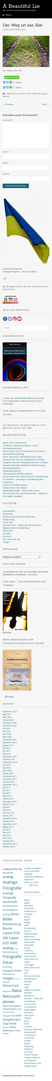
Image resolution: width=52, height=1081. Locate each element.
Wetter (12, 1027)
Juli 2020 (6, 728)
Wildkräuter (9, 1030)
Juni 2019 (7, 751)
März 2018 (7, 770)
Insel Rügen (29, 964)
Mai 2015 (7, 832)
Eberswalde (29, 945)
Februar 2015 (8, 841)
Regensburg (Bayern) (12, 471)
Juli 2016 (6, 807)
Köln (26, 973)
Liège (26, 987)
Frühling (7, 966)
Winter (18, 1030)
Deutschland (29, 942)
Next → (45, 104)
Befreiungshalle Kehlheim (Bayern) (17, 473)
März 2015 (7, 838)
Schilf (19, 1009)
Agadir (27, 903)
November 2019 (10, 742)
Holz (13, 974)
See (13, 1015)
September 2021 (10, 711)
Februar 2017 (8, 798)
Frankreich (28, 950)
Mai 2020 (7, 731)
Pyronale (6, 533)
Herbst (17, 970)
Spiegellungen (12, 1019)
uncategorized (30, 1060)
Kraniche (17, 979)
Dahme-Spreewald (32, 939)
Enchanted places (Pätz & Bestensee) (19, 516)
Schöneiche (29, 1038)
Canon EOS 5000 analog (11, 943)
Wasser (6, 1027)
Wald (13, 1023)
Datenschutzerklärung (12, 268)
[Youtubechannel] (19, 319)
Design (15, 949)
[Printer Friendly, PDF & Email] (11, 77)
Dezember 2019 (10, 739)
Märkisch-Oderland (32, 990)
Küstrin (27, 984)
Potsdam (28, 1026)
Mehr (29, 428)
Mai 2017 (7, 793)
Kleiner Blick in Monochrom (14, 442)
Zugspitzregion (30, 1066)
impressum (29, 879)
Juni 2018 (7, 765)
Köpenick (6, 982)
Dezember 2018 (10, 756)
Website (6, 174)
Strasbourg (29, 1046)
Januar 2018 (8, 773)
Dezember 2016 (10, 801)
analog (8, 876)
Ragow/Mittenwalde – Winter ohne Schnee (21, 490)
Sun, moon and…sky (11, 539)
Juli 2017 (6, 787)
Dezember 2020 (10, 723)
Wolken (6, 1033)
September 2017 (10, 784)
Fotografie (12, 956)
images (8, 978)
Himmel (6, 974)
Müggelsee (7, 991)
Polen (26, 1023)
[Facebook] (5, 319)
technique (28, 1052)
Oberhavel (28, 1012)
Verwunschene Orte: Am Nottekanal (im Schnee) (23, 459)
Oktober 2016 (9, 804)
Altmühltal (28, 905)
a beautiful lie (12, 869)
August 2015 (8, 827)
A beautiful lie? (9, 511)
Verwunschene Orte (32, 1063)
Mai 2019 (7, 753)
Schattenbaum (10, 1009)
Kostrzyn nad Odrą (32, 976)
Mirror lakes (8, 530)
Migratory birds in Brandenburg (16, 528)
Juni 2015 (7, 829)
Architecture (8, 514)
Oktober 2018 (9, 759)
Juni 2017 (7, 790)
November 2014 (10, 843)
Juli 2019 (6, 748)
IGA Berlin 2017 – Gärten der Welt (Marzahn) (22, 525)
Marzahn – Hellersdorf (33, 998)
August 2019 (8, 745)
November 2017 (10, 779)
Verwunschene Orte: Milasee (15, 487)
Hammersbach (30, 956)
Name (6, 152)
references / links (31, 882)
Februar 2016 (8, 813)
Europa (27, 948)
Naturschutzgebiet (12, 1006)
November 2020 (10, 725)
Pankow (27, 1018)
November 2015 (10, 818)
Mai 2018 (7, 768)
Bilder (8, 919)
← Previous (8, 104)
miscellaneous (30, 1007)
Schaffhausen (30, 1035)
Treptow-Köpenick (32, 1057)
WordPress (19, 1075)
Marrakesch (29, 995)
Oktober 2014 (9, 846)
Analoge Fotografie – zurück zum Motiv (20, 271)
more (18, 82)
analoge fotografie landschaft (10, 897)
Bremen (27, 931)
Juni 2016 (7, 810)
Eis (17, 952)
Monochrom (11, 985)
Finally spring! (8, 519)
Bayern (27, 919)
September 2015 (10, 824)
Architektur (10, 910)
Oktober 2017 (9, 782)
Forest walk (8, 522)
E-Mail (6, 163)
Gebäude (8, 970)
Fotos (8, 962)
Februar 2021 (8, 720)
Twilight (6, 542)
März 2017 (7, 796)
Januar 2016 (8, 815)
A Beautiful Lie (21, 6)
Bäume (7, 928)
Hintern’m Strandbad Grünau (15, 485)
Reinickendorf (30, 1032)
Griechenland (29, 953)
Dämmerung (9, 952)
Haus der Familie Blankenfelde (18, 398)
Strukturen (28, 1049)
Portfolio (30, 1075)
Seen (19, 1015)
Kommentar (8, 120)
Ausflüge (6, 914)
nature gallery (30, 1009)
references (33, 885)
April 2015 (7, 835)
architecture (10, 906)
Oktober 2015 (9, 821)
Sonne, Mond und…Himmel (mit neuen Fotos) (22, 457)
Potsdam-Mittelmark (33, 1029)
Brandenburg (12, 924)
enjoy (23, 29)
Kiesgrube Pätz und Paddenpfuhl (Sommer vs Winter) (25, 462)
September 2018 (10, 762)
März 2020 (7, 737)
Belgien (27, 922)
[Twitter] (10, 319)
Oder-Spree (29, 1015)
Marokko (28, 993)
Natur (17, 990)
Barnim (27, 917)
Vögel (6, 1023)
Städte (27, 1043)
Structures (7, 536)
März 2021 (7, 717)
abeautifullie (8, 872)
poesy (26, 1021)
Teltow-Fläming (31, 1054)
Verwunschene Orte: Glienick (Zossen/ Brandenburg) (25, 476)
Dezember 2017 (10, 776)
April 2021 (7, 714)
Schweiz (27, 1040)
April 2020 (7, 734)
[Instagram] (15, 319)
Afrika (26, 900)
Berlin (15, 914)
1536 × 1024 (31, 93)
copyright (28, 874)
